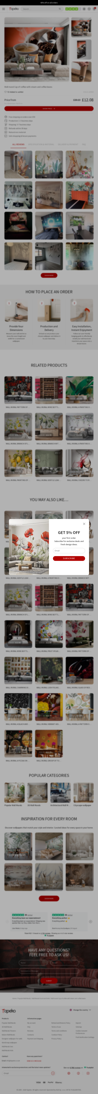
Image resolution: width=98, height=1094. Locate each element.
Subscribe (69, 558)
